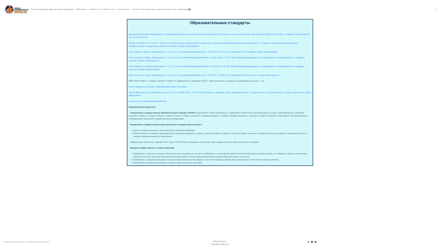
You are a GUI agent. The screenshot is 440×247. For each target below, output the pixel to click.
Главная (34, 9)
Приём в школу (96, 9)
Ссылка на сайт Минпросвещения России (148, 101)
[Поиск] (436, 9)
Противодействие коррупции (153, 9)
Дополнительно (124, 9)
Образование (82, 9)
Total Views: (216, 244)
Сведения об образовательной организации (55, 9)
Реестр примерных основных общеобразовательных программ (157, 87)
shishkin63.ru (46, 242)
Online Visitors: (219, 241)
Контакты (136, 9)
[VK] (308, 242)
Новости (169, 9)
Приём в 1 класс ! (110, 9)
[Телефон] (312, 242)
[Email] (315, 242)
